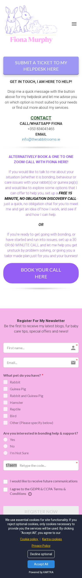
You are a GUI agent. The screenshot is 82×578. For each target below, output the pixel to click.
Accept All (41, 564)
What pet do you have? (22, 375)
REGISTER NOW (41, 511)
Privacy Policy (41, 546)
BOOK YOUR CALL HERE (41, 273)
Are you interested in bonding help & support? (40, 433)
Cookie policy (29, 539)
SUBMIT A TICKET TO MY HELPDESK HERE (41, 66)
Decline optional (41, 554)
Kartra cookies (52, 539)
